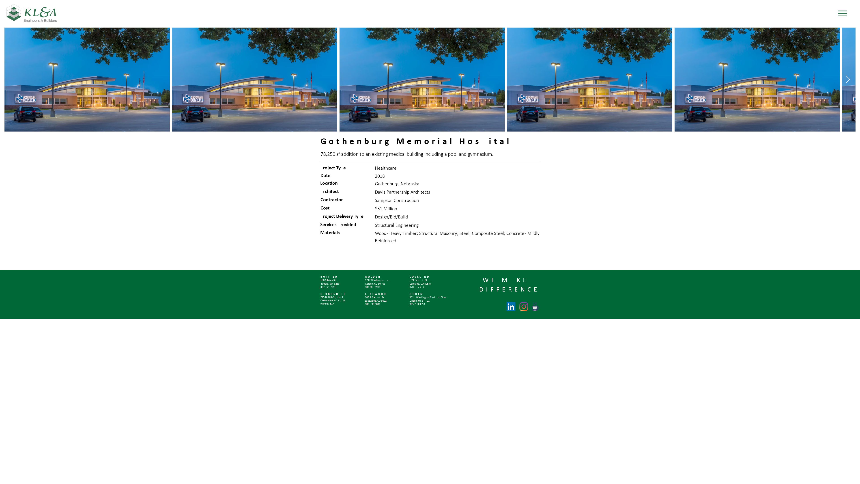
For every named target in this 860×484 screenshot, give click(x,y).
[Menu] (842, 13)
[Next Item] (847, 79)
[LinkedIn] (511, 306)
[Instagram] (523, 306)
